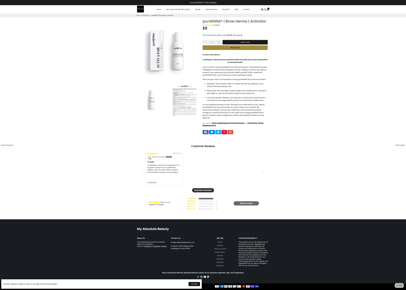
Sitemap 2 (220, 259)
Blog (236, 9)
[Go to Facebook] (205, 132)
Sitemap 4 (220, 266)
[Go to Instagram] (201, 277)
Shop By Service (211, 9)
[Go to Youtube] (205, 277)
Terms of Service (220, 249)
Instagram (148, 246)
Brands (197, 9)
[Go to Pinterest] (224, 132)
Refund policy (220, 252)
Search (219, 242)
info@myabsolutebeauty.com (183, 242)
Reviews (220, 245)
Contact (246, 9)
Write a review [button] (246, 203)
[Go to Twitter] (218, 132)
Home (159, 9)
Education (226, 9)
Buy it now (235, 47)
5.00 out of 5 (165, 202)
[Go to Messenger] (212, 132)
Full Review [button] (151, 182)
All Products (145, 15)
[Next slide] (263, 171)
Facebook (156, 246)
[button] (208, 25)
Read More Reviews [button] (203, 190)
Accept (194, 284)
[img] (152, 153)
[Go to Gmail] (230, 132)
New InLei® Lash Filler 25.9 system (178, 9)
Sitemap (220, 256)
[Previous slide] (143, 171)
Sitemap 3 (220, 262)
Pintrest (164, 246)
